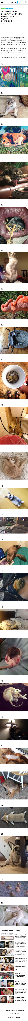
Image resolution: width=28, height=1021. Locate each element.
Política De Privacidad (17, 1010)
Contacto (7, 1010)
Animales (3, 8)
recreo (14, 2)
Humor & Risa (9, 8)
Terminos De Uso (14, 1013)
